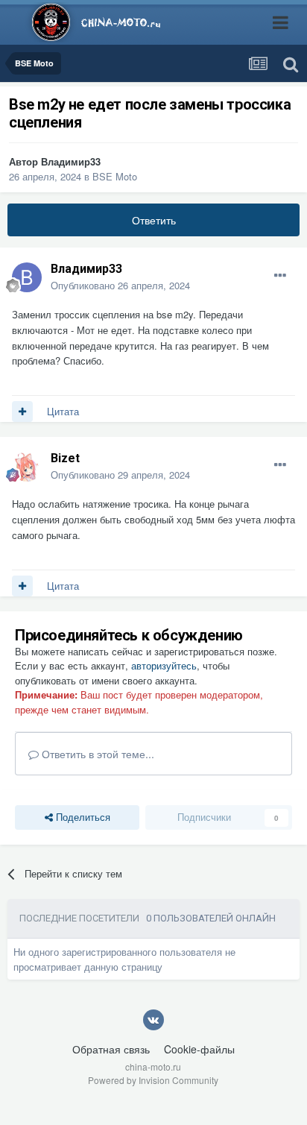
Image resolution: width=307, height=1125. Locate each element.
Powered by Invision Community (153, 1080)
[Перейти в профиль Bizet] (27, 467)
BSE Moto (114, 176)
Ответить (154, 219)
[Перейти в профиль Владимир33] (27, 277)
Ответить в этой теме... (96, 753)
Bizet (65, 458)
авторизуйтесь (164, 665)
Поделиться (81, 817)
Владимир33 (71, 161)
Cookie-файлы (199, 1049)
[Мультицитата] (22, 411)
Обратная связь (111, 1049)
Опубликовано (120, 285)
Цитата (63, 411)
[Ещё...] (280, 276)
